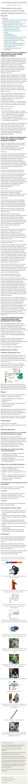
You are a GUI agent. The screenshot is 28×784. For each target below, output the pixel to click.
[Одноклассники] (19, 562)
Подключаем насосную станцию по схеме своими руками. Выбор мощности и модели (15, 20)
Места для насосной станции (12, 558)
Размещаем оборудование (10, 35)
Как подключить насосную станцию (12, 48)
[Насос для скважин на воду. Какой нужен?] (14, 718)
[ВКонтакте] (8, 562)
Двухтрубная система (4, 560)
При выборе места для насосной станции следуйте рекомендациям (14, 41)
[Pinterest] (14, 562)
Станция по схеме (14, 557)
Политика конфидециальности (7, 780)
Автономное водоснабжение (14, 2)
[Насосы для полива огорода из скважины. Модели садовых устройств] (14, 574)
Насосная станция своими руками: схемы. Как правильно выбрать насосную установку (14, 23)
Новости (14, 5)
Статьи (19, 5)
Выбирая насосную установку (11, 29)
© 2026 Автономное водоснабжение (7, 777)
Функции (6, 32)
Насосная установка (20, 557)
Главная (9, 5)
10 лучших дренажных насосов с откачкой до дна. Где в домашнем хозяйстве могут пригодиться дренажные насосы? (14, 765)
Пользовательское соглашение (10, 779)
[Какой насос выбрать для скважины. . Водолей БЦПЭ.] (14, 677)
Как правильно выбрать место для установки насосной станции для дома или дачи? (15, 37)
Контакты (3, 779)
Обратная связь (4, 782)
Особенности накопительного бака (12, 31)
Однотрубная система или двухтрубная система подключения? (13, 45)
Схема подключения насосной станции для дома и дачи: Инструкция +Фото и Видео (15, 26)
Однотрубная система (21, 558)
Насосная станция (7, 557)
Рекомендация (7, 49)
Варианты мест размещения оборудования (14, 43)
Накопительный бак (4, 558)
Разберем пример (8, 34)
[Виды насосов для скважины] (14, 690)
